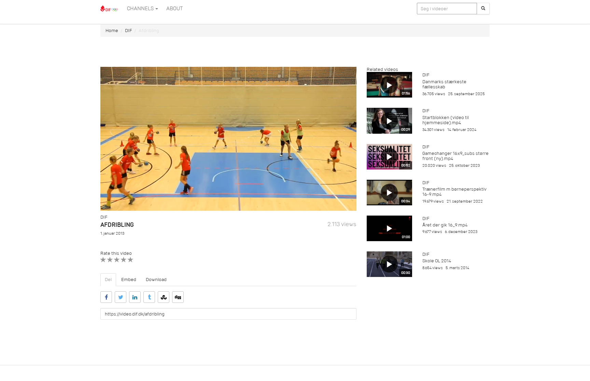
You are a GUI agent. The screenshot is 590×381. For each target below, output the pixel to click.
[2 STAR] (110, 260)
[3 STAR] (117, 260)
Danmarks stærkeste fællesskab (444, 84)
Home (112, 30)
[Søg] (483, 8)
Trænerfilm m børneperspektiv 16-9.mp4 (454, 191)
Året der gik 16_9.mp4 (444, 225)
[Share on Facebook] (106, 297)
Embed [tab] (128, 279)
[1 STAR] (103, 260)
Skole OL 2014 (436, 261)
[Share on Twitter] (120, 297)
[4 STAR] (124, 260)
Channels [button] (141, 8)
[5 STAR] (131, 260)
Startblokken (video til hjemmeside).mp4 (445, 120)
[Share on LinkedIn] (135, 297)
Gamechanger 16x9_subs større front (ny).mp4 (455, 156)
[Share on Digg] (178, 297)
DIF (128, 30)
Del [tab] (108, 279)
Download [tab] (156, 279)
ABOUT (174, 8)
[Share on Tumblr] (149, 297)
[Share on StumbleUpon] (163, 297)
